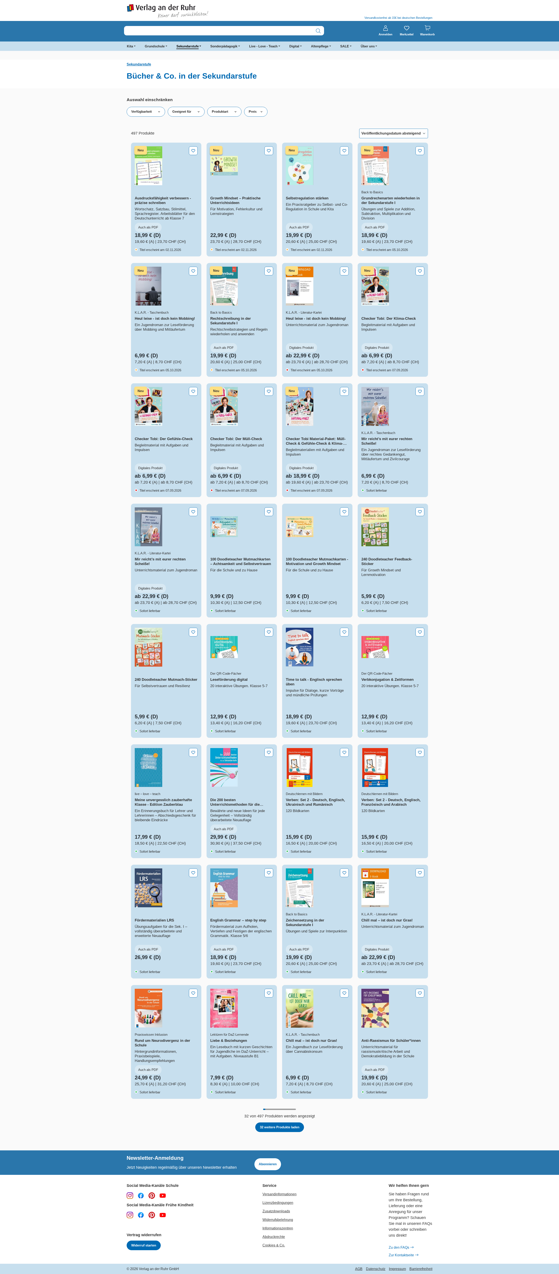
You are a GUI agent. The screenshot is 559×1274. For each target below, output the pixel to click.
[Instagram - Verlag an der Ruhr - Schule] (130, 1195)
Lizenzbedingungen (277, 1203)
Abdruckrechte (273, 1237)
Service (269, 1186)
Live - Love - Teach (263, 46)
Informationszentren (277, 1228)
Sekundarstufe (187, 46)
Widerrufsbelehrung (277, 1220)
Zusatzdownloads (276, 1211)
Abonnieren (268, 1164)
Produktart (220, 111)
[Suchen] (318, 31)
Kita (130, 46)
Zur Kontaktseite (401, 1255)
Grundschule (155, 46)
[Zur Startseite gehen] (201, 11)
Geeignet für (181, 111)
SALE (344, 46)
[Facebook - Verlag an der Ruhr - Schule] (141, 1195)
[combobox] (218, 31)
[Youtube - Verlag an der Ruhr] (162, 1195)
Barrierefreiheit (420, 1269)
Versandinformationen (279, 1194)
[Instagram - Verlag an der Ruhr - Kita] (130, 1215)
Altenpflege (319, 46)
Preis (253, 111)
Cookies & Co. (273, 1245)
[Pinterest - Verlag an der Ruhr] (151, 1195)
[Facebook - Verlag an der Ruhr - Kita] (141, 1215)
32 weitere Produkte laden (279, 1127)
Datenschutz (375, 1269)
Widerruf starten (143, 1245)
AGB (358, 1269)
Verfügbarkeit (141, 111)
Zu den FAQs (399, 1247)
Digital (294, 46)
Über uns (368, 46)
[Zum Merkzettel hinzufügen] (193, 150)
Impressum (397, 1269)
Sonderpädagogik (223, 46)
